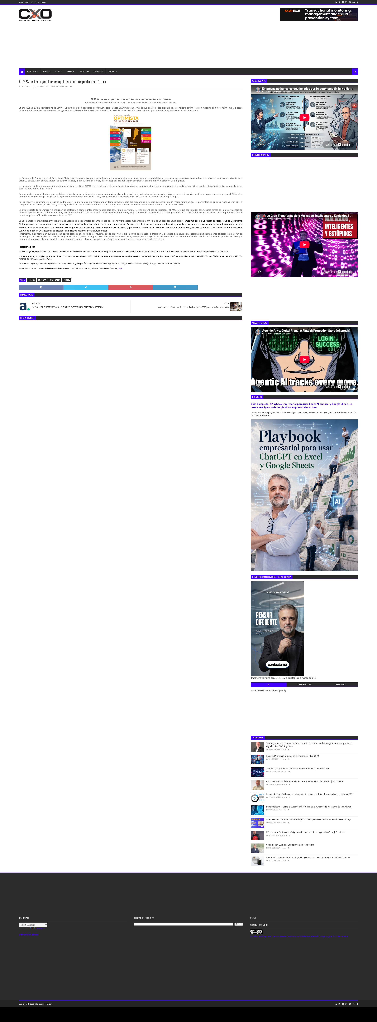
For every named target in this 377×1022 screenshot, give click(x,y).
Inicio (21, 2)
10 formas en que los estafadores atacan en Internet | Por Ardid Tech (297, 768)
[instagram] (346, 2)
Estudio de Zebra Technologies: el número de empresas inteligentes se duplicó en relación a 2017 (310, 794)
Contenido (31, 71)
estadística (55, 280)
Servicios (71, 71)
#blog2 (31, 280)
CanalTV (58, 71)
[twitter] (339, 2)
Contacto (112, 71)
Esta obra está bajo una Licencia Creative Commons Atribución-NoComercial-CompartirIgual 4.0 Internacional (299, 936)
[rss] (357, 2)
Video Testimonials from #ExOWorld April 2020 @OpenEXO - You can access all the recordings (308, 819)
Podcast (43, 2)
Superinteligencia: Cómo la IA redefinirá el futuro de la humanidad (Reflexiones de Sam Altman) (309, 807)
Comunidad (98, 71)
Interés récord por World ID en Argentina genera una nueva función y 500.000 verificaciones (308, 857)
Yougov (67, 280)
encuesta (42, 280)
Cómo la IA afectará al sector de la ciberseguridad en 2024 (292, 756)
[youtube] (349, 2)
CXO (32, 2)
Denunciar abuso (28, 934)
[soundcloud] (353, 2)
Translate (40, 928)
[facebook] (342, 2)
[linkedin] (335, 2)
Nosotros (84, 71)
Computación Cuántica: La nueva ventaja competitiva (290, 845)
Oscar (26, 2)
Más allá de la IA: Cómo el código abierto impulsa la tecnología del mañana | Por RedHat (306, 832)
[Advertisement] (188, 46)
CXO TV (37, 2)
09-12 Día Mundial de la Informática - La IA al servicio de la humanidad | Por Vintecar (305, 781)
